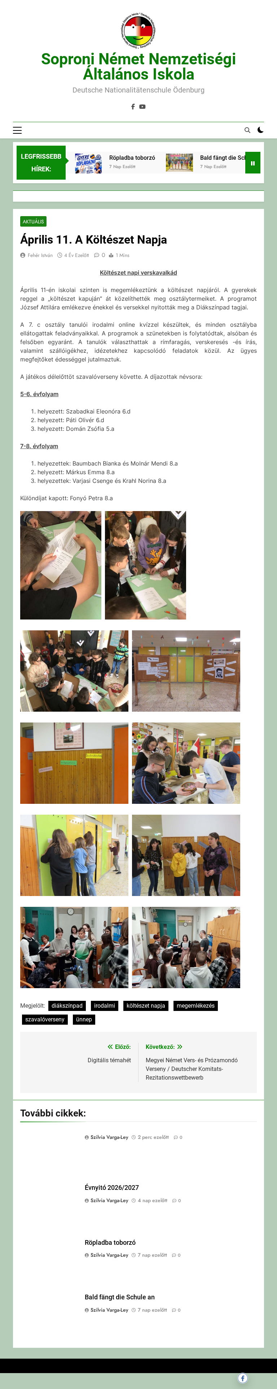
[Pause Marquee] (252, 162)
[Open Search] (247, 130)
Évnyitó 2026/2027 (112, 1187)
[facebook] (133, 107)
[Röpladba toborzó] (71, 172)
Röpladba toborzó (115, 157)
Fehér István (40, 255)
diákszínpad (67, 1005)
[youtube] (142, 107)
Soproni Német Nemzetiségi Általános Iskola (138, 66)
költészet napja (146, 1005)
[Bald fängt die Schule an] (162, 163)
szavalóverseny (45, 1019)
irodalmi (104, 1005)
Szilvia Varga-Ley (109, 1137)
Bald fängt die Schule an (215, 157)
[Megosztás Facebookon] (242, 1378)
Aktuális (33, 221)
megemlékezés (196, 1005)
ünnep (84, 1019)
